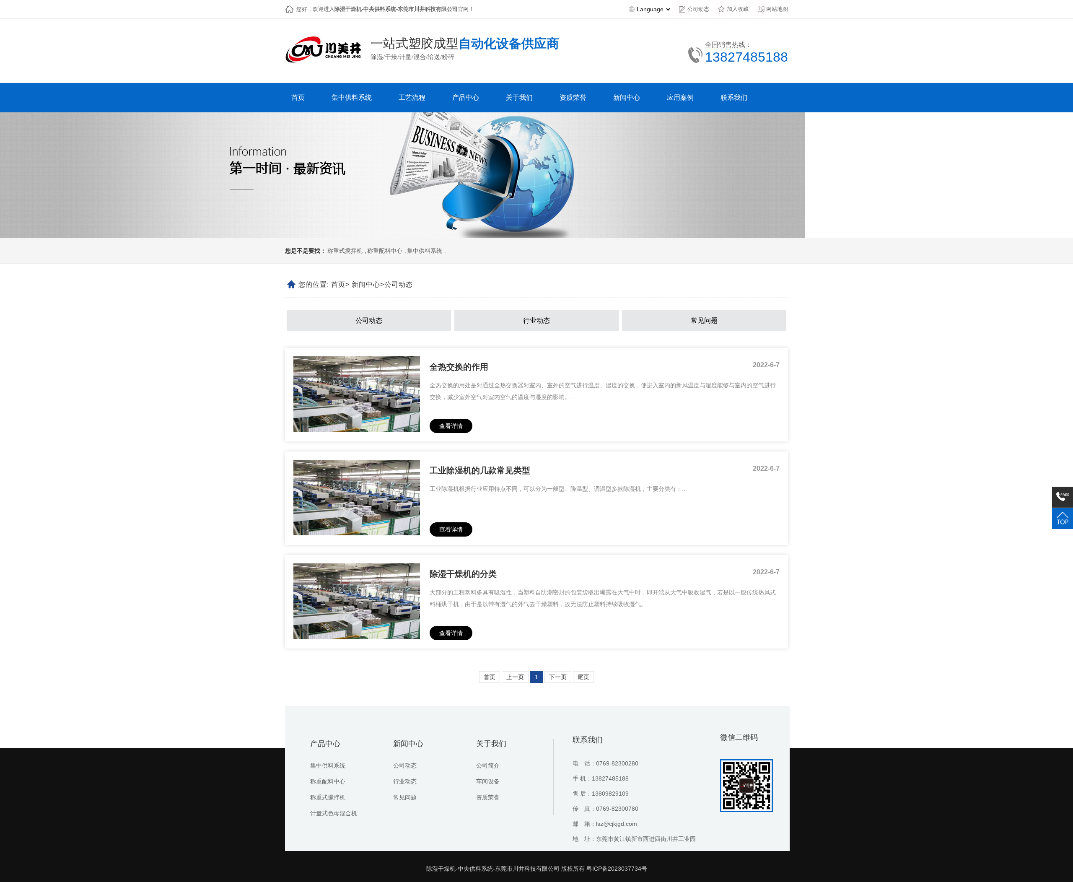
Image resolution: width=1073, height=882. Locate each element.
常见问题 (704, 320)
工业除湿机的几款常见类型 (480, 470)
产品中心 (325, 743)
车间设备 (488, 781)
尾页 (583, 677)
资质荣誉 (488, 797)
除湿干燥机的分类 (463, 573)
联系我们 (588, 740)
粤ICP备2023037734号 (616, 868)
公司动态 (698, 9)
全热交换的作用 (459, 366)
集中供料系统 (424, 251)
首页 (338, 284)
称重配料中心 (384, 251)
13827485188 (746, 57)
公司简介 (488, 765)
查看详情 (451, 426)
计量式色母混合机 (333, 813)
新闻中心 (366, 284)
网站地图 (777, 9)
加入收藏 (738, 9)
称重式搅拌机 (345, 251)
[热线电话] (1062, 497)
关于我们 (491, 743)
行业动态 (536, 320)
